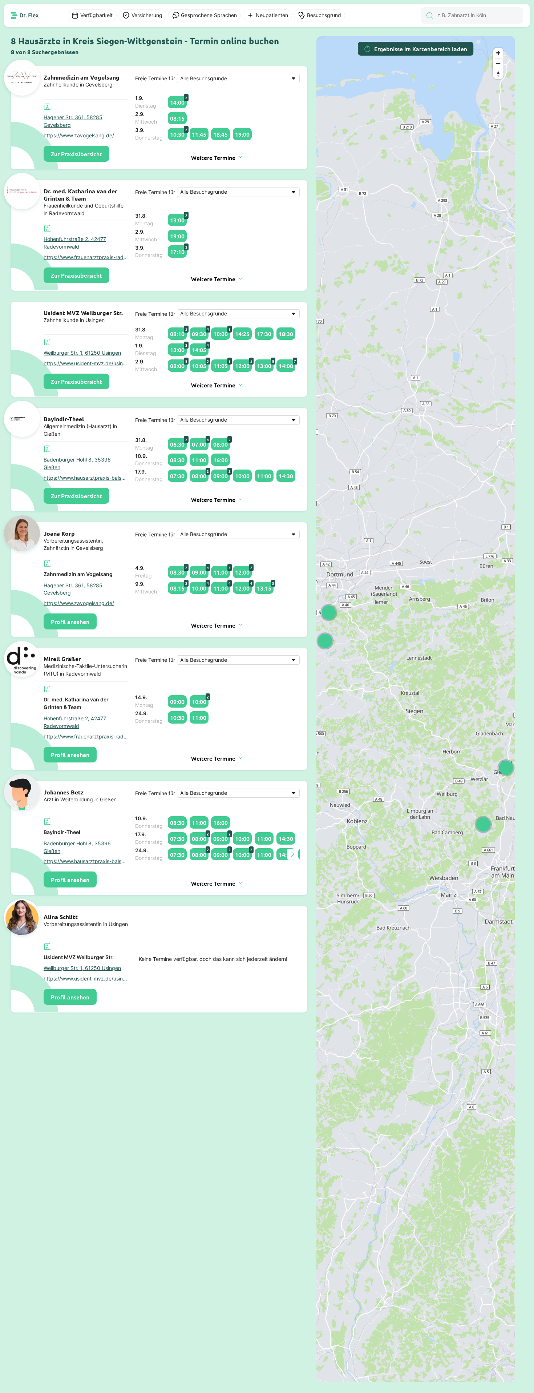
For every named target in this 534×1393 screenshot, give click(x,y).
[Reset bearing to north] (498, 74)
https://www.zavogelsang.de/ (79, 135)
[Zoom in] (498, 53)
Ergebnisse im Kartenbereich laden (420, 49)
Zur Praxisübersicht (76, 154)
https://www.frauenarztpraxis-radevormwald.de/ (86, 257)
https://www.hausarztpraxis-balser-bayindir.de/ (86, 478)
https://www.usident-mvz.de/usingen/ (86, 363)
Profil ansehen (70, 621)
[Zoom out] (498, 63)
